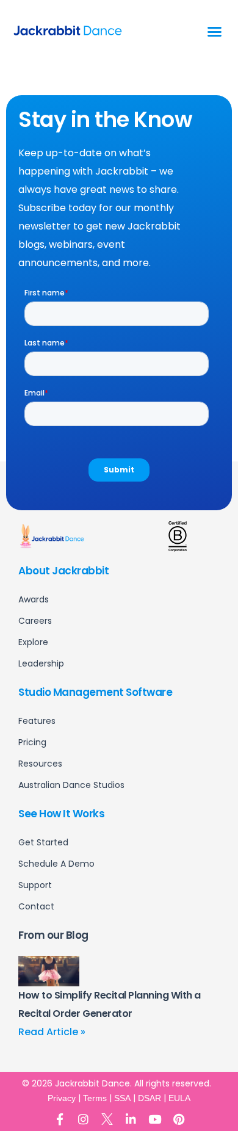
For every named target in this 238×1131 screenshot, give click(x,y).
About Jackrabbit (63, 570)
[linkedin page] (131, 1119)
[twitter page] (107, 1119)
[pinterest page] (178, 1119)
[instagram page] (83, 1119)
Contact (36, 906)
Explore (33, 642)
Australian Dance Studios (71, 785)
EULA (179, 1098)
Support (35, 885)
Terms (95, 1098)
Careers (35, 621)
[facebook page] (59, 1119)
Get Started (43, 842)
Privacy (62, 1098)
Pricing (32, 742)
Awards (33, 599)
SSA (122, 1098)
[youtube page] (154, 1119)
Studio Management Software (95, 692)
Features (37, 721)
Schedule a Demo (56, 864)
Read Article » (51, 1032)
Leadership (41, 663)
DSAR (149, 1098)
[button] (214, 31)
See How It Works (61, 813)
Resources (40, 763)
